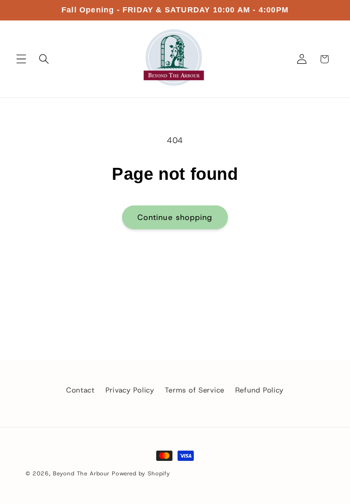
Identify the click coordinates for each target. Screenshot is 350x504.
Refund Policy (259, 390)
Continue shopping (174, 217)
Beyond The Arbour (81, 473)
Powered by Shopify (141, 473)
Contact (80, 390)
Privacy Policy (130, 390)
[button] (21, 59)
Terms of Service (195, 390)
